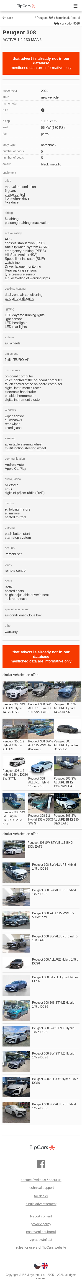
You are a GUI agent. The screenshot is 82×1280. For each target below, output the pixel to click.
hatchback (63, 17)
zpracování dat (41, 1240)
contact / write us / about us (41, 1180)
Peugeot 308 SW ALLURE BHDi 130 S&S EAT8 (66, 819)
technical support (41, 1187)
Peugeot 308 (45, 17)
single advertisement (41, 1204)
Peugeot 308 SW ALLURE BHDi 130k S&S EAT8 (65, 782)
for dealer (41, 1196)
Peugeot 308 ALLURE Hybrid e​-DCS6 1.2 (66, 745)
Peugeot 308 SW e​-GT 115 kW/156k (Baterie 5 (40, 745)
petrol (76, 17)
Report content (41, 1216)
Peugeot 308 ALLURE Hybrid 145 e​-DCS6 (38, 782)
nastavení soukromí (41, 1232)
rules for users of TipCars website (41, 1247)
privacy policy (41, 1224)
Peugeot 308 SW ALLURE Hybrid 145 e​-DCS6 (14, 708)
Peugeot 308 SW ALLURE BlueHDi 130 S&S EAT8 (39, 708)
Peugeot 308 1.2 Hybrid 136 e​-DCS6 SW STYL (15, 774)
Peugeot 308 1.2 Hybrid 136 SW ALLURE (13, 745)
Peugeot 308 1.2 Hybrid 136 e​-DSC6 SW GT (41, 819)
